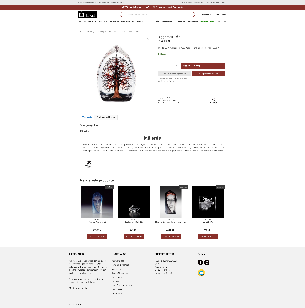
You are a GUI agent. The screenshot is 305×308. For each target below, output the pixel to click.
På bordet (114, 22)
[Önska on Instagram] (206, 262)
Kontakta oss (222, 2)
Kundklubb (198, 2)
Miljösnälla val (207, 22)
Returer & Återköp (120, 265)
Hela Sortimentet (86, 22)
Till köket (103, 22)
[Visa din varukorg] (218, 14)
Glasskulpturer (119, 31)
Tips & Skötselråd (120, 273)
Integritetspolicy (119, 293)
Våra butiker (209, 2)
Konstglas (161, 103)
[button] (148, 39)
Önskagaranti (118, 277)
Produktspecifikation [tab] (106, 117)
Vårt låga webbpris (164, 22)
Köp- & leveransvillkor (122, 285)
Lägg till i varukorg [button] (97, 236)
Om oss (115, 281)
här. (94, 288)
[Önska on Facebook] (200, 262)
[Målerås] (214, 102)
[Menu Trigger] (224, 14)
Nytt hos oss (137, 22)
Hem (82, 31)
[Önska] (92, 14)
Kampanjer (180, 22)
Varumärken (192, 22)
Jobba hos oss (118, 289)
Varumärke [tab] (87, 117)
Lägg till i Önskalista (208, 73)
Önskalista (187, 2)
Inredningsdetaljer (103, 31)
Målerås (97, 219)
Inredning (125, 22)
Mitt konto (206, 14)
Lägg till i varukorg (191, 65)
